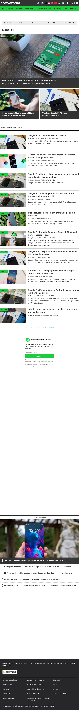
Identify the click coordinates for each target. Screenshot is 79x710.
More (72, 8)
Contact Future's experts (35, 680)
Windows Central (8, 698)
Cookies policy (7, 685)
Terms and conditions (9, 680)
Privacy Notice (47, 361)
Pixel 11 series (37, 23)
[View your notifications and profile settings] (67, 3)
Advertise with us (33, 694)
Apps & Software (60, 8)
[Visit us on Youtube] (49, 3)
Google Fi (4, 155)
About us (55, 689)
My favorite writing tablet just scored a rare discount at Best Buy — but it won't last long (38, 573)
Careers (54, 685)
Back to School (21, 23)
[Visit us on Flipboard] (55, 3)
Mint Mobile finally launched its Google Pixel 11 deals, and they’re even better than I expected (40, 585)
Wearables (29, 8)
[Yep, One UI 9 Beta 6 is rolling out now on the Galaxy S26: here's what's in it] (39, 541)
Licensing (5, 689)
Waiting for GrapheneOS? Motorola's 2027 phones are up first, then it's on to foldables (37, 567)
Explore (10, 8)
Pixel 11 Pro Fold (70, 23)
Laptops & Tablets (44, 8)
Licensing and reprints (59, 694)
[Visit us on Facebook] (42, 3)
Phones (19, 8)
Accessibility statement (35, 685)
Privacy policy (56, 680)
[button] (74, 3)
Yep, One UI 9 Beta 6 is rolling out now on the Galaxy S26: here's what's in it (33, 560)
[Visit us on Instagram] (52, 3)
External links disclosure (35, 689)
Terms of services (45, 359)
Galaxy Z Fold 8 (53, 23)
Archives (51, 328)
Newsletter (6, 694)
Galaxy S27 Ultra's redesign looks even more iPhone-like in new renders (32, 579)
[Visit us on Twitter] (45, 3)
